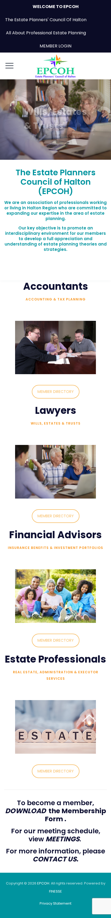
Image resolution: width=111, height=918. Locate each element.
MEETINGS (62, 839)
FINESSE (55, 891)
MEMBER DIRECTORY (55, 391)
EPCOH (43, 883)
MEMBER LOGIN (55, 46)
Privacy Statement (55, 903)
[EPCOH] (55, 66)
